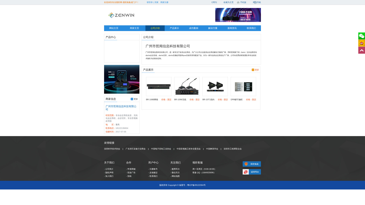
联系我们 (251, 28)
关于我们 (109, 162)
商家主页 (134, 28)
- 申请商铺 (130, 169)
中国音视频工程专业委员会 (189, 149)
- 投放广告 (130, 172)
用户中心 (153, 162)
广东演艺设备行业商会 (136, 149)
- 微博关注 (175, 169)
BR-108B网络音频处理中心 (152, 99)
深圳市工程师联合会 (233, 149)
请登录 (150, 2)
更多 (136, 99)
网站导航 (257, 2)
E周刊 (214, 2)
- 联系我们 (153, 176)
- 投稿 (128, 176)
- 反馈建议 (153, 172)
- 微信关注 (175, 172)
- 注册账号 (153, 169)
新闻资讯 (232, 28)
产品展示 (174, 28)
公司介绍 (155, 28)
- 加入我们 (108, 176)
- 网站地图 (175, 176)
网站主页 (113, 28)
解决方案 (212, 28)
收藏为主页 (229, 2)
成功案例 (193, 28)
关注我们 (175, 162)
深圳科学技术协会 (112, 149)
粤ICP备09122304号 (196, 185)
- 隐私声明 (108, 172)
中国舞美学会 (212, 149)
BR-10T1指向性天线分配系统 (208, 99)
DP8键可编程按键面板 (237, 99)
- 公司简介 (108, 169)
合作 (128, 162)
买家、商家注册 (161, 2)
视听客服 (197, 162)
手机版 (243, 2)
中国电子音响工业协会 (161, 149)
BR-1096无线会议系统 (180, 99)
